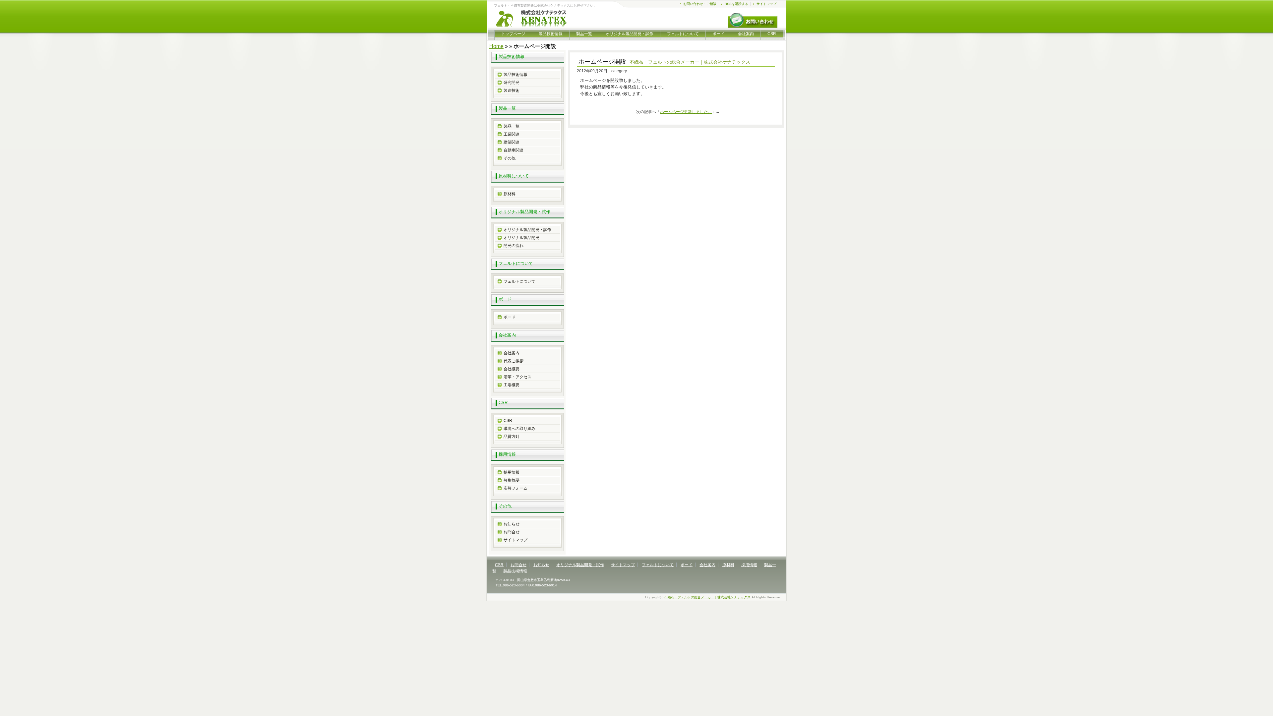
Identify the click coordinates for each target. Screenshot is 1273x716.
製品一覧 (584, 33)
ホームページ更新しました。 (686, 111)
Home (496, 46)
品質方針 (511, 436)
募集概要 (511, 480)
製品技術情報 (551, 33)
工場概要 (511, 385)
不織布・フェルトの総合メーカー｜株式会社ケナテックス (707, 597)
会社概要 (511, 369)
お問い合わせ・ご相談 (699, 4)
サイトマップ (766, 4)
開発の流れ (513, 245)
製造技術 (511, 90)
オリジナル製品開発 (521, 237)
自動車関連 (513, 150)
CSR (771, 33)
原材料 (509, 194)
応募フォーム (515, 488)
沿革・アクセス (517, 377)
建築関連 (511, 142)
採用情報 (511, 472)
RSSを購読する (736, 4)
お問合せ (511, 532)
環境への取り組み (519, 428)
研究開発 (511, 82)
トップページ (513, 33)
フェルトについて (683, 33)
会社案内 (746, 33)
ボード (718, 33)
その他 (509, 158)
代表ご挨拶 (513, 361)
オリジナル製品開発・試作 (629, 33)
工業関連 (511, 134)
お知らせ (511, 524)
